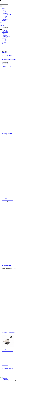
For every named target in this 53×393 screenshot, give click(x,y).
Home (1, 46)
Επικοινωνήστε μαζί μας (5, 386)
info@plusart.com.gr (5, 379)
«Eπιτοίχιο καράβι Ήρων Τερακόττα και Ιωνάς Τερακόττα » (9, 59)
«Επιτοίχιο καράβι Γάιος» (5, 198)
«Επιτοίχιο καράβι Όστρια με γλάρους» (6, 349)
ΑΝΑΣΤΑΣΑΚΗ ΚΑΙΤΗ (5, 200)
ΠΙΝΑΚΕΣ (10, 55)
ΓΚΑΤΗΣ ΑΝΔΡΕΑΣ (4, 66)
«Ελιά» (2, 131)
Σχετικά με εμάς (4, 384)
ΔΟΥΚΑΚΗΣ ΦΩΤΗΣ (5, 55)
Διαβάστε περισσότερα (5, 52)
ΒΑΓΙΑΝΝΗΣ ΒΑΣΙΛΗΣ (5, 133)
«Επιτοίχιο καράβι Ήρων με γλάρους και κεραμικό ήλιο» (8, 332)
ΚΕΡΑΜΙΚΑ (11, 200)
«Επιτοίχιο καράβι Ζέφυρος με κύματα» (6, 265)
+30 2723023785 (5, 378)
